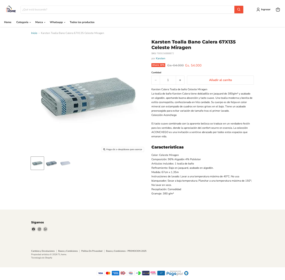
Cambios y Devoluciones (43, 251)
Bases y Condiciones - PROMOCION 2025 (126, 251)
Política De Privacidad (91, 251)
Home (7, 22)
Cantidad (156, 72)
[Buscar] (238, 9)
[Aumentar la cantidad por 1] (180, 80)
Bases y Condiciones (68, 251)
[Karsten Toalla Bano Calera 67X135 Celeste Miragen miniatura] (37, 163)
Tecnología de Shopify (41, 257)
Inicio (34, 33)
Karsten (160, 58)
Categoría (22, 22)
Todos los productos (82, 22)
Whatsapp (56, 22)
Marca (39, 22)
